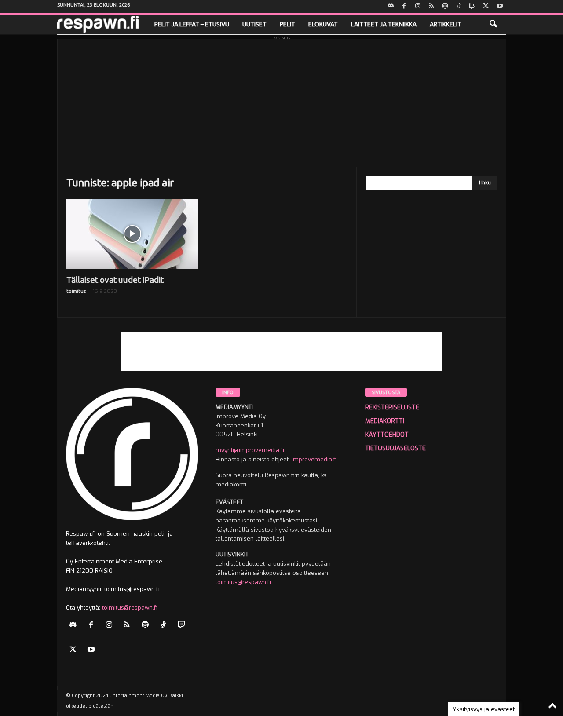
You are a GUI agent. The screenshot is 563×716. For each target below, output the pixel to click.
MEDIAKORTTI (384, 421)
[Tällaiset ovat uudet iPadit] (132, 234)
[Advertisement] (281, 100)
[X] (486, 6)
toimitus (76, 291)
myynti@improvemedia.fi (250, 450)
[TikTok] (458, 6)
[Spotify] (445, 6)
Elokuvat (323, 24)
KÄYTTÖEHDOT (387, 435)
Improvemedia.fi (314, 459)
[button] (493, 24)
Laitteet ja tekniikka (384, 24)
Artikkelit (445, 24)
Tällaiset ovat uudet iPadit (115, 280)
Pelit (287, 24)
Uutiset (254, 24)
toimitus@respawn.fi (129, 607)
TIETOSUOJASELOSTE (395, 448)
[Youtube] (499, 6)
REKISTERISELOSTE (392, 407)
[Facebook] (404, 6)
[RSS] (431, 6)
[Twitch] (472, 6)
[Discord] (390, 6)
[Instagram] (418, 6)
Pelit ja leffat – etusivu (191, 24)
